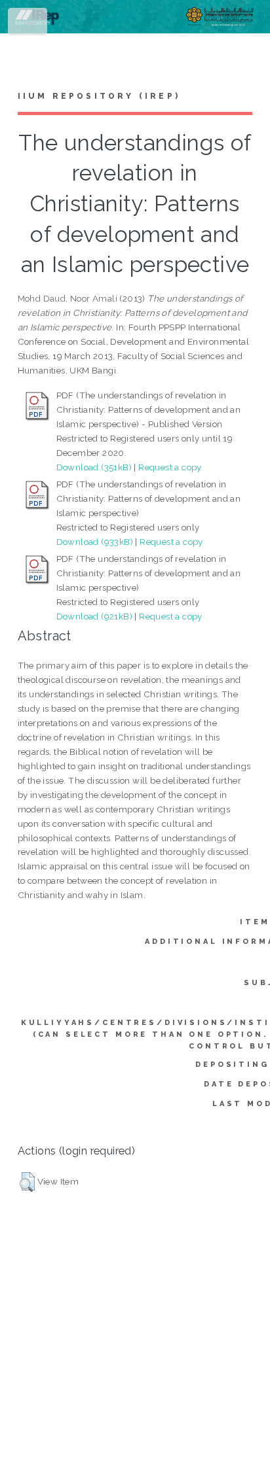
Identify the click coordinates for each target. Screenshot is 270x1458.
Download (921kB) (94, 616)
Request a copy (170, 467)
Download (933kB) (94, 541)
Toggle (28, 24)
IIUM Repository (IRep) (99, 96)
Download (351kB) (94, 467)
